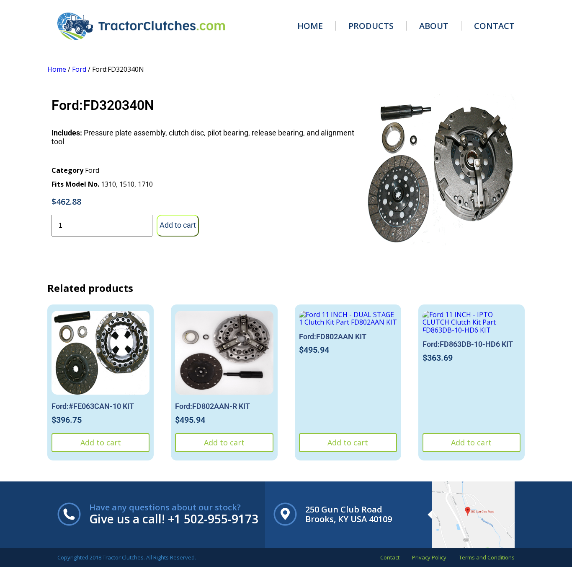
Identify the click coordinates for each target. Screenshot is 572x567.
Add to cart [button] (100, 442)
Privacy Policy (429, 557)
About (433, 26)
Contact (494, 26)
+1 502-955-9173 (213, 519)
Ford (79, 69)
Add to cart (178, 225)
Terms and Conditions (487, 557)
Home (310, 26)
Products (371, 26)
